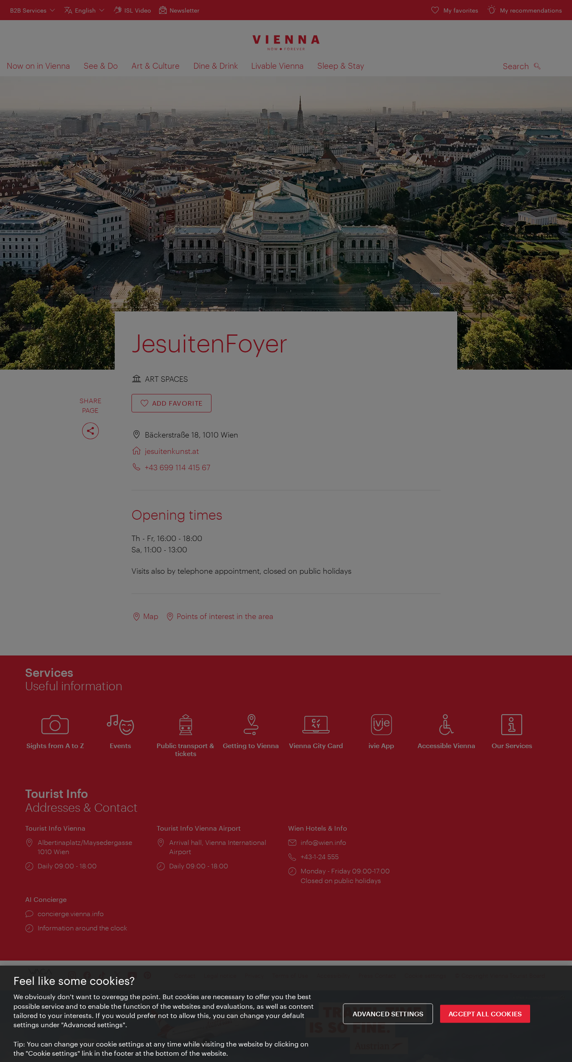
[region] (286, 1014)
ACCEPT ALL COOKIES (485, 1014)
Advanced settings (388, 1014)
